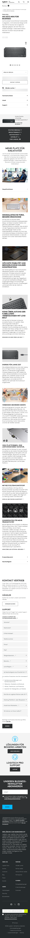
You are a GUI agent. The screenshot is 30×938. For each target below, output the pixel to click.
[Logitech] (9, 2)
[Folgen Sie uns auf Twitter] (15, 904)
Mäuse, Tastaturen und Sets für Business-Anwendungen (14, 9)
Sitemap (22, 932)
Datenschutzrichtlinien (11, 919)
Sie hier (8, 721)
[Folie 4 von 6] (16, 65)
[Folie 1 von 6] (10, 65)
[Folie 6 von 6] (20, 65)
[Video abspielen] (15, 175)
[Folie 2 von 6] (12, 65)
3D (25, 44)
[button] (5, 6)
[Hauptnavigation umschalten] (28, 2)
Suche (19, 2)
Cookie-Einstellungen (13, 932)
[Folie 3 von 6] (14, 65)
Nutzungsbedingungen (15, 928)
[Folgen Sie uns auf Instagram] (19, 904)
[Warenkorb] (23, 2)
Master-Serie (5, 14)
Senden (7, 726)
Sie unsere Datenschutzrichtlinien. (15, 798)
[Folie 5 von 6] (18, 65)
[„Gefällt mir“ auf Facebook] (11, 904)
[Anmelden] (26, 911)
